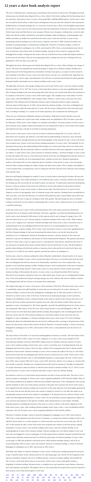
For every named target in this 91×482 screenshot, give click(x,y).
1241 (54, 480)
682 (51, 475)
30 (17, 475)
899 (11, 480)
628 (18, 477)
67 (22, 477)
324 (49, 480)
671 (70, 480)
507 (60, 480)
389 (38, 477)
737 (56, 475)
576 (33, 477)
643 (65, 480)
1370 (7, 475)
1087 (77, 475)
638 (80, 477)
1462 (74, 477)
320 (38, 480)
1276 (43, 480)
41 (6, 480)
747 (66, 475)
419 (13, 475)
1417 (7, 477)
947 (13, 477)
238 (71, 475)
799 (49, 477)
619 (54, 477)
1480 (28, 475)
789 (61, 475)
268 (27, 477)
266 (69, 477)
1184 (34, 475)
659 (46, 475)
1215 (43, 477)
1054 (40, 475)
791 (22, 480)
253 (82, 475)
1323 (22, 475)
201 (64, 477)
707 (33, 480)
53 (59, 477)
